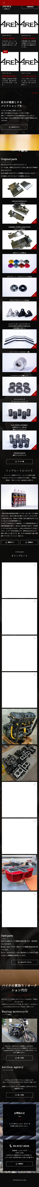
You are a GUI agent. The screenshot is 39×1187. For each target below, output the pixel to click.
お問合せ (30, 542)
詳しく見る (21, 1058)
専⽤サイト (11, 542)
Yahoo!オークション (26, 962)
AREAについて (15, 127)
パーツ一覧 (21, 461)
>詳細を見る (30, 7)
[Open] (19, 580)
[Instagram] (35, 595)
